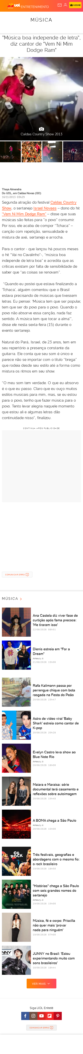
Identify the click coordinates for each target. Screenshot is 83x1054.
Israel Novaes (44, 208)
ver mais (39, 983)
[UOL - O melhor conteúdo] (14, 6)
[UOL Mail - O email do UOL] (59, 5)
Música (41, 20)
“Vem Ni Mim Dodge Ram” (24, 214)
